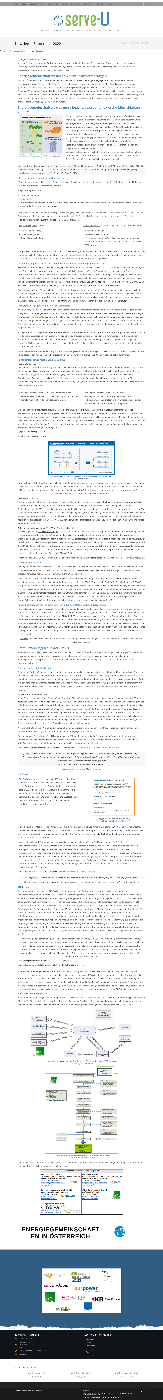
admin (5, 51)
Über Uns (86, 1397)
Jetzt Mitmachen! (113, 1397)
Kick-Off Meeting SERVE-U (81, 1373)
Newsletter (144, 1392)
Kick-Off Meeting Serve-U (91, 1393)
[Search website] (145, 4)
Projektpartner (95, 1397)
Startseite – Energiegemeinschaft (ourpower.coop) (79, 871)
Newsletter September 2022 (139, 43)
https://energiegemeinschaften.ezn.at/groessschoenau (98, 747)
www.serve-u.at (123, 66)
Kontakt (104, 1397)
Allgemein (39, 51)
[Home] (118, 43)
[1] (75, 413)
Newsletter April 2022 (37, 1373)
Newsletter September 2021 (126, 1373)
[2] (60, 427)
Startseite (86, 1391)
